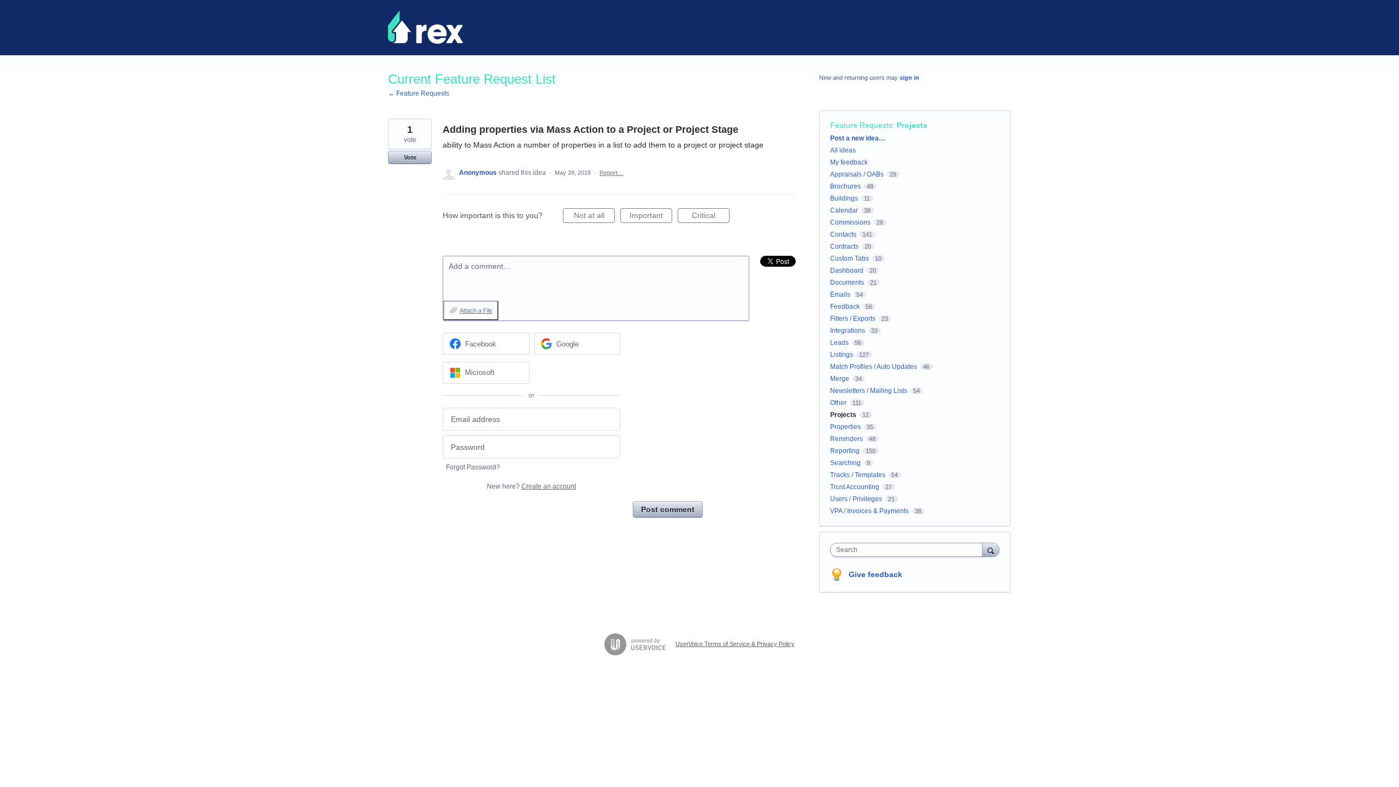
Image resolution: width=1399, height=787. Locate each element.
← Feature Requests (418, 93)
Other (838, 403)
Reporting (845, 451)
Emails (840, 294)
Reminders (846, 439)
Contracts (844, 246)
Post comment (668, 509)
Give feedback (875, 574)
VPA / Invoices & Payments (869, 511)
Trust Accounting (854, 487)
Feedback (845, 306)
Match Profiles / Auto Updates (873, 367)
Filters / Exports (852, 318)
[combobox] (909, 550)
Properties (845, 427)
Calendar (844, 210)
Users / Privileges (856, 499)
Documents (847, 282)
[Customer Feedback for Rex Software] (425, 27)
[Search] (991, 549)
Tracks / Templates (857, 475)
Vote (410, 157)
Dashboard (846, 270)
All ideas (843, 150)
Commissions (850, 222)
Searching (845, 463)
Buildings (844, 198)
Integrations (847, 330)
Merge (839, 379)
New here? (531, 486)
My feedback (849, 162)
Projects (912, 125)
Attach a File (476, 310)
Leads (839, 342)
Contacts (843, 234)
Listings (841, 355)
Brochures (845, 186)
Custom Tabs (849, 258)
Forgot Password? (473, 467)
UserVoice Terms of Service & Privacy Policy (735, 644)
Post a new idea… (857, 138)
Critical (711, 217)
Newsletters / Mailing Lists (868, 391)
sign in (909, 77)
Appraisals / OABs (857, 174)
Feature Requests (861, 125)
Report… (611, 172)
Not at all (594, 217)
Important (651, 217)
